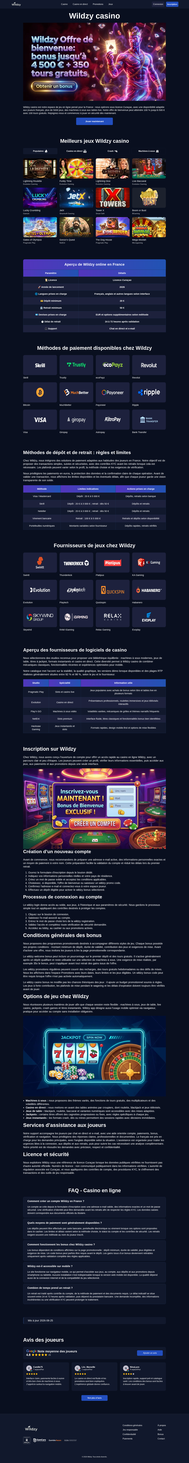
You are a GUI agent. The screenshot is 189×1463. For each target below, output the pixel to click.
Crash (111, 151)
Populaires (38, 151)
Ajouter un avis (150, 1353)
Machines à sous (146, 151)
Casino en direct (74, 151)
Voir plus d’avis (94, 1398)
